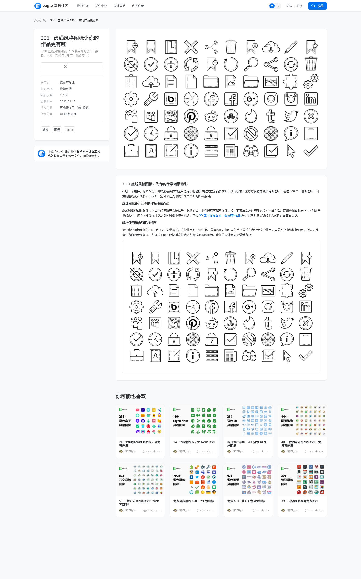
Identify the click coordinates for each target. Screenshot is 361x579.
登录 (289, 6)
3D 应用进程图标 (210, 215)
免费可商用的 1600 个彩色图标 (193, 501)
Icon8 (69, 130)
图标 (57, 130)
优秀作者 (138, 6)
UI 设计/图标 (68, 114)
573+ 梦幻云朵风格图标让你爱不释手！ (139, 503)
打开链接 (74, 66)
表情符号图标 (233, 215)
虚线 (45, 130)
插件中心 (101, 6)
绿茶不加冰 (67, 82)
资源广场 (83, 6)
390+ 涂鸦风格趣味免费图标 (299, 501)
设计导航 (119, 6)
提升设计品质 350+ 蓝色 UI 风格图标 (247, 444)
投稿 (320, 6)
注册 (300, 6)
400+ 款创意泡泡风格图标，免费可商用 (301, 444)
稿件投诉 (83, 108)
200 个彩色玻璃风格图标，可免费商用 (139, 444)
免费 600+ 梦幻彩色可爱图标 (246, 501)
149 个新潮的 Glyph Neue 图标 (194, 442)
